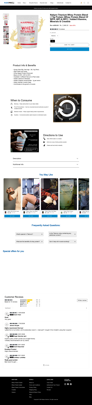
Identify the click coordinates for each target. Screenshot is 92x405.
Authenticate (60, 2)
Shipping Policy (33, 389)
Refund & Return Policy (35, 392)
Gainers (14, 392)
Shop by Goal (43, 2)
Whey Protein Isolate (17, 385)
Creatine (14, 389)
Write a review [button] (82, 300)
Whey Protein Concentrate (18, 387)
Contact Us (68, 2)
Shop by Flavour (33, 2)
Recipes (49, 389)
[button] (6, 16)
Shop (24, 2)
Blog (30, 397)
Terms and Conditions (34, 385)
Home (19, 2)
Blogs (52, 2)
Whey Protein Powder (17, 382)
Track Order (50, 382)
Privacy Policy (32, 387)
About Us (31, 382)
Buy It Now (69, 49)
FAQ (30, 394)
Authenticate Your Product (53, 385)
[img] (14, 312)
